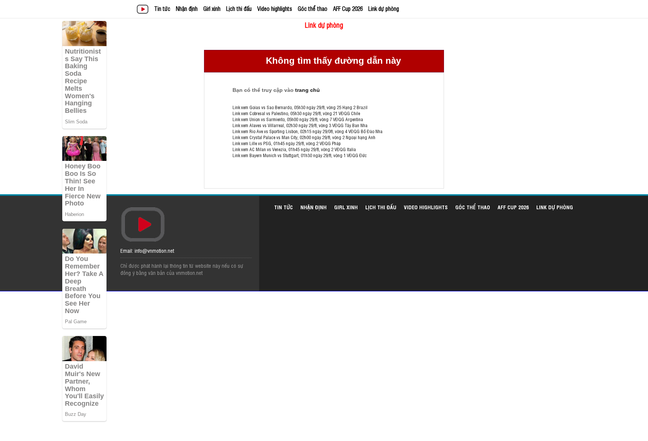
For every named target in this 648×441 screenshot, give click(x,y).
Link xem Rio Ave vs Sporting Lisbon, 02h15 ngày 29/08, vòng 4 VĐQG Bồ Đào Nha (307, 131)
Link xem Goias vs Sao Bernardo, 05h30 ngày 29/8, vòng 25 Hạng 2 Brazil (300, 107)
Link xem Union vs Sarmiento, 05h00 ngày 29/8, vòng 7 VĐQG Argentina (297, 119)
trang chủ (307, 90)
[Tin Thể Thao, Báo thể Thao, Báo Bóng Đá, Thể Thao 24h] (143, 10)
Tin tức (162, 8)
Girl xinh (211, 8)
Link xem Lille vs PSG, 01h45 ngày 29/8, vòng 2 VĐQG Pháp (286, 143)
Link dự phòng (383, 8)
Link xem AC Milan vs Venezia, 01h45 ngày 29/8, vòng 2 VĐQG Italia (294, 149)
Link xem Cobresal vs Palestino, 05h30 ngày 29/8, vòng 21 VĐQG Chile (296, 113)
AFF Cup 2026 (348, 8)
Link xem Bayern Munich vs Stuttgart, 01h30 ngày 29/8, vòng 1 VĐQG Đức (299, 155)
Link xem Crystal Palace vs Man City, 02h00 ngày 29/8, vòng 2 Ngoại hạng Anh (303, 137)
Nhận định (187, 8)
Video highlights (274, 8)
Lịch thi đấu (239, 8)
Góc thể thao (312, 8)
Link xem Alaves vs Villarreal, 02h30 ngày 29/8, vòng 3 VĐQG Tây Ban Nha (300, 125)
